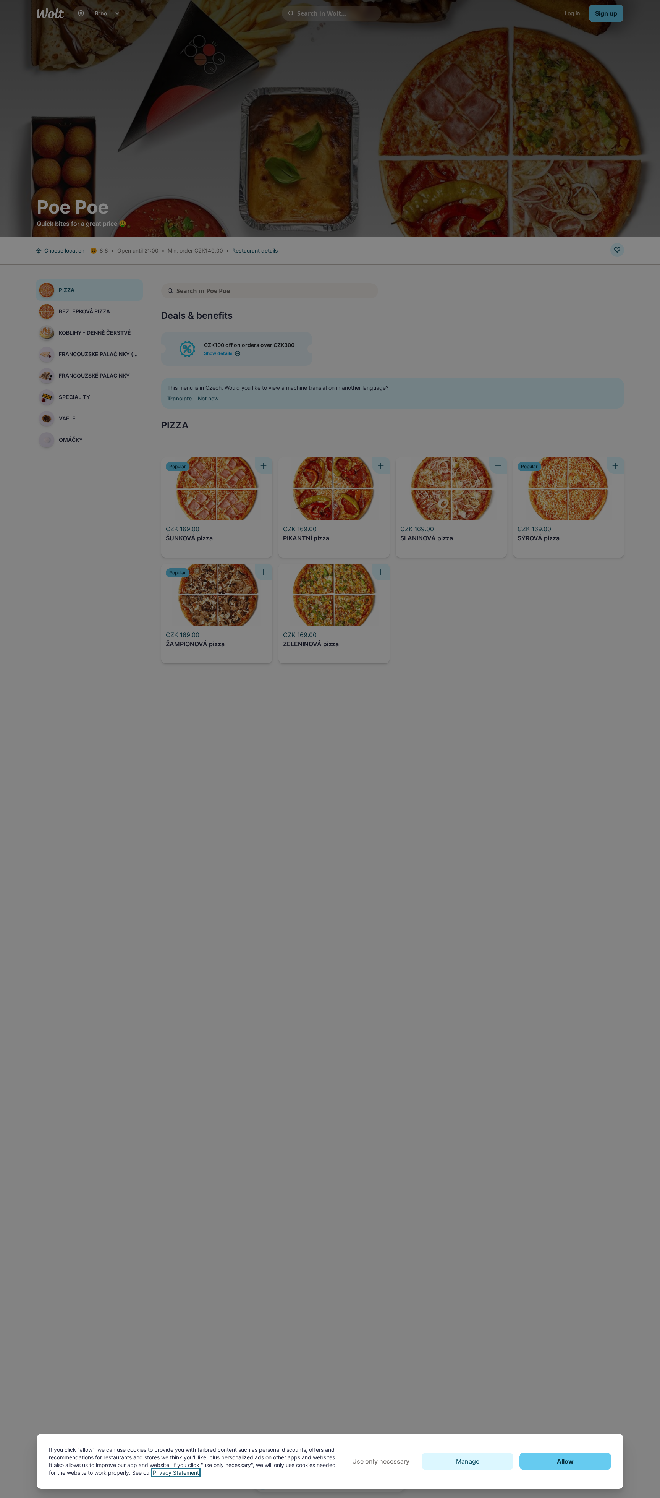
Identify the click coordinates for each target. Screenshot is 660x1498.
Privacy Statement (176, 1472)
